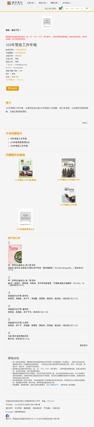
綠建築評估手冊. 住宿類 (18, 323)
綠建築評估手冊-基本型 (18, 296)
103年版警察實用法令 (20, 142)
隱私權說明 (37, 408)
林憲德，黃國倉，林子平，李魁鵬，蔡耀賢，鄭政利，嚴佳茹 (34, 298)
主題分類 (30, 3)
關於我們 (9, 408)
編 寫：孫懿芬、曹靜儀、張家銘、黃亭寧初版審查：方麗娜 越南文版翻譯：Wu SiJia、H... (46, 283)
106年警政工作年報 (19, 146)
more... (85, 123)
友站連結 (66, 3)
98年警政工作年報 (18, 139)
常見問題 (18, 408)
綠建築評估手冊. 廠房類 (18, 309)
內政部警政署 (21, 50)
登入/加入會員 (50, 8)
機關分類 (54, 3)
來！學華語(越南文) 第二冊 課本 (22, 280)
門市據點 (47, 408)
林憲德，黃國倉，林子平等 (19, 312)
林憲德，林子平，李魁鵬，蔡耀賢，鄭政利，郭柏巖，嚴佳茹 (34, 325)
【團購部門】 (54, 385)
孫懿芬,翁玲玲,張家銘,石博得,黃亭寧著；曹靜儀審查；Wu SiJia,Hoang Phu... (40, 268)
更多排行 (84, 345)
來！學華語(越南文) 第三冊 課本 (22, 265)
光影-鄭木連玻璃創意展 (18, 336)
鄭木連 (11, 339)
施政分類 (42, 3)
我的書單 (13, 88)
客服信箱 (56, 408)
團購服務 (27, 408)
